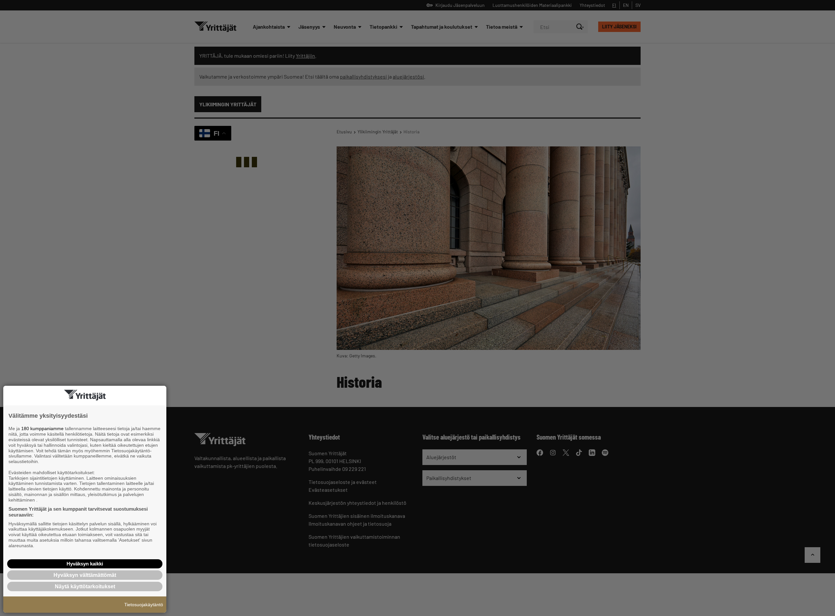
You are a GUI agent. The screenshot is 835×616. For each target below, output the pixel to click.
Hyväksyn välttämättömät (84, 575)
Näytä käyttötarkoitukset (85, 586)
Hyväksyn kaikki (85, 563)
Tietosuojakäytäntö (143, 604)
